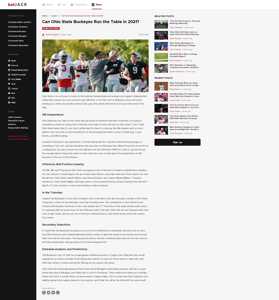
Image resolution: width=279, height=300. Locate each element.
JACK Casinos (15, 117)
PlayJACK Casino (16, 120)
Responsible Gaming (18, 128)
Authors (12, 124)
